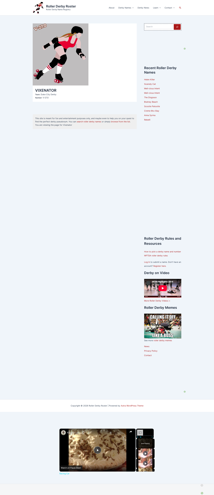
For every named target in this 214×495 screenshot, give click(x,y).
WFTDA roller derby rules (156, 255)
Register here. (159, 266)
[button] (132, 8)
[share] (130, 431)
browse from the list (120, 121)
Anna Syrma (149, 115)
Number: (38, 98)
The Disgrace (150, 97)
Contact (168, 7)
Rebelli (147, 119)
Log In (147, 262)
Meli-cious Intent (152, 88)
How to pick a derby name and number (162, 251)
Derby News (143, 7)
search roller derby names (89, 121)
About (111, 7)
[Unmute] (140, 437)
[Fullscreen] (152, 437)
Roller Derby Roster (61, 6)
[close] (202, 485)
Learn (155, 7)
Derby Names (124, 7)
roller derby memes (163, 340)
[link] (63, 432)
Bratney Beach (151, 102)
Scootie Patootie (152, 106)
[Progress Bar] (145, 435)
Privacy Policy (150, 351)
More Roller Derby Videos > (157, 300)
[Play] (137, 437)
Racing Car (72, 432)
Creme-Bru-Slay (151, 111)
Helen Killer (149, 79)
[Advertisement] (162, 162)
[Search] (177, 27)
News (146, 346)
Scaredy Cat (150, 84)
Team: (37, 94)
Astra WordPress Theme (132, 405)
